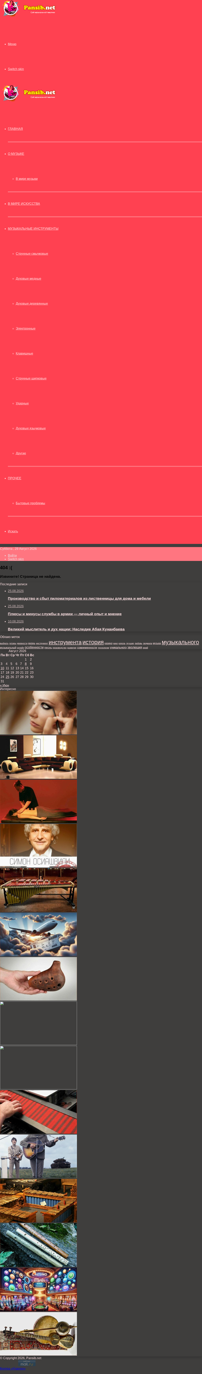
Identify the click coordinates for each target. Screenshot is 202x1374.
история (93, 642)
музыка (157, 643)
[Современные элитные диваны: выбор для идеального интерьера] (38, 777)
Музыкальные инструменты (33, 228)
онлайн (20, 647)
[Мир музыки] (29, 16)
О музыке (16, 153)
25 (7, 677)
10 (2, 668)
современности (87, 647)
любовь (138, 643)
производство (59, 647)
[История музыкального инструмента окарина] (38, 999)
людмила (147, 643)
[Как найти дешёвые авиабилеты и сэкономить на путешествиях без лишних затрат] (38, 955)
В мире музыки (27, 178)
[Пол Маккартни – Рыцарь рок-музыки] (38, 1177)
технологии (103, 647)
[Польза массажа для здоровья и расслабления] (38, 822)
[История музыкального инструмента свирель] (38, 1265)
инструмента (65, 642)
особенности (34, 647)
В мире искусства (24, 203)
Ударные (22, 403)
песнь (48, 647)
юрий (145, 647)
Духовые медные (28, 278)
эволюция (134, 647)
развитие (71, 647)
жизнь (31, 643)
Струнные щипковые (31, 378)
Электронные (26, 328)
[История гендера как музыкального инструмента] (38, 1221)
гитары (12, 643)
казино (108, 643)
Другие (21, 453)
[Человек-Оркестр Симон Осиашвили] (38, 866)
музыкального (180, 642)
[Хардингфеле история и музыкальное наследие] (38, 1044)
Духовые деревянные (32, 303)
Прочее (14, 478)
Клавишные (24, 353)
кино (115, 643)
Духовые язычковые (31, 428)
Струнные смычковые (32, 253)
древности (22, 643)
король (122, 643)
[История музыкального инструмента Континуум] (38, 1132)
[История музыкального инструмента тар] (38, 1354)
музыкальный (8, 647)
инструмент (42, 643)
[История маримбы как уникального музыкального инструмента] (38, 911)
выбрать (4, 643)
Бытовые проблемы (30, 503)
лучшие (130, 643)
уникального (118, 647)
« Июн (4, 685)
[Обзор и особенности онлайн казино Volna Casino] (38, 1088)
